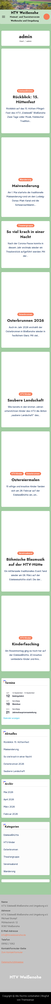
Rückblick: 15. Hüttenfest (25, 99)
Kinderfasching (25, 644)
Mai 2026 (8, 792)
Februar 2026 (11, 814)
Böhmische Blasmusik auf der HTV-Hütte (25, 562)
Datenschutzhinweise (12, 962)
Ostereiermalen (26, 480)
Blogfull (45, 996)
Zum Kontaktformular (12, 952)
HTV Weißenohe (24, 13)
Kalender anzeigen (12, 718)
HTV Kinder (25, 394)
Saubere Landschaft (25, 400)
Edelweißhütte (25, 91)
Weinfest (16, 704)
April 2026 (9, 799)
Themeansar (27, 999)
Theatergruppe (25, 225)
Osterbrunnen (25, 314)
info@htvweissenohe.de (13, 934)
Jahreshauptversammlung (24, 712)
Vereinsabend (25, 553)
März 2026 (9, 806)
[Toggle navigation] (3, 16)
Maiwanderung (25, 186)
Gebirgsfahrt (18, 696)
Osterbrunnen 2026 (25, 320)
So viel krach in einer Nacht (25, 234)
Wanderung (25, 179)
